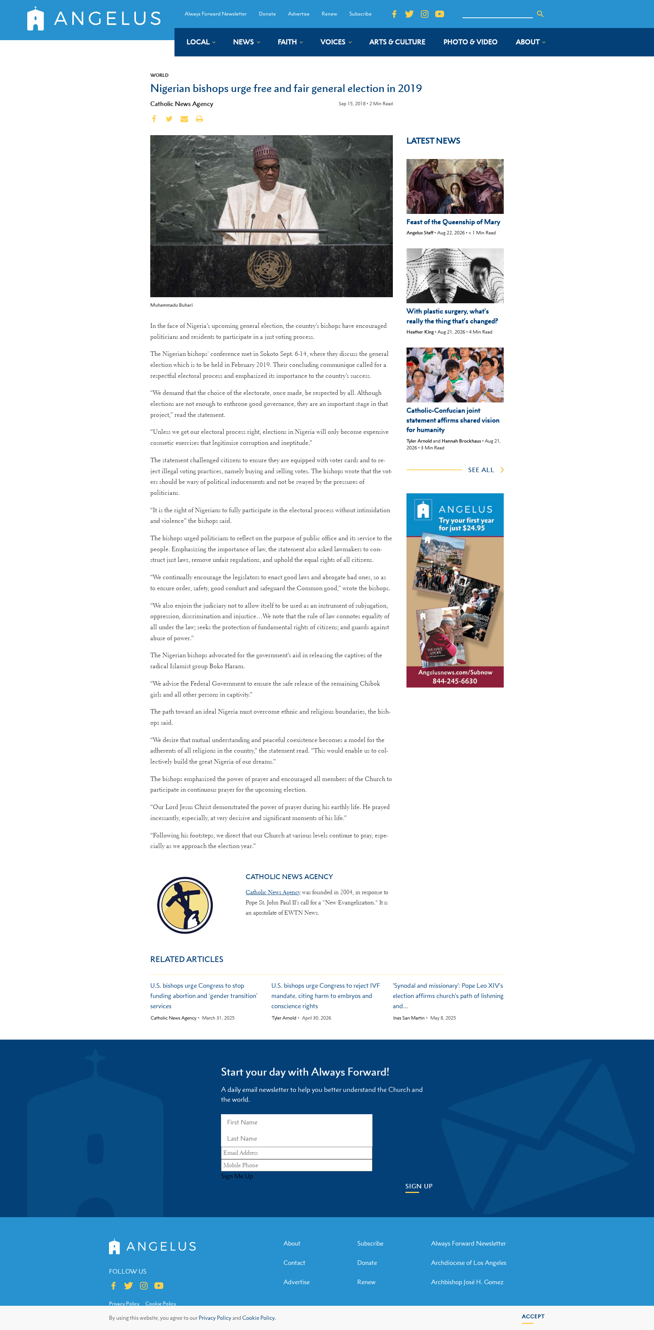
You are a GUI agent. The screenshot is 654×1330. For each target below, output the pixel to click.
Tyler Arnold (419, 441)
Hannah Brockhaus (461, 441)
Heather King (420, 332)
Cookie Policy (160, 1303)
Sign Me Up (237, 1176)
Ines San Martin (409, 1018)
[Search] (540, 14)
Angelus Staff (419, 232)
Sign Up (419, 1186)
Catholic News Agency (181, 104)
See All (481, 470)
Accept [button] (533, 1316)
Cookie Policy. (259, 1317)
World (159, 75)
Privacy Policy (215, 1317)
